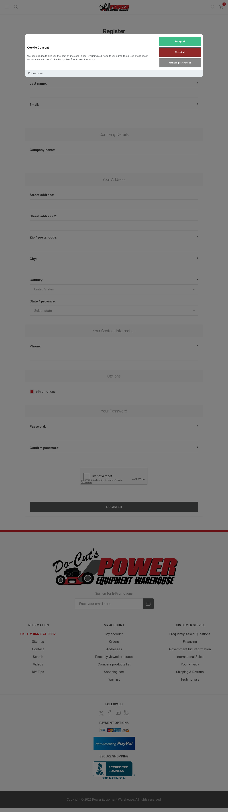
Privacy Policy (35, 73)
